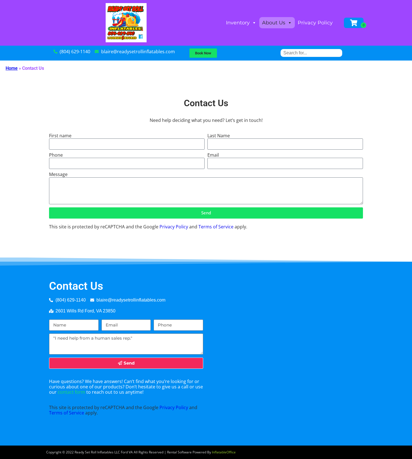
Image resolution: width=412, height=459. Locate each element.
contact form (71, 392)
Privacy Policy (315, 23)
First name (60, 135)
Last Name (218, 135)
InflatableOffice (224, 452)
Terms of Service (215, 227)
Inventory (238, 23)
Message (58, 174)
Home (12, 68)
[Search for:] (311, 52)
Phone (56, 155)
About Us (273, 23)
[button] (203, 53)
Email (213, 155)
